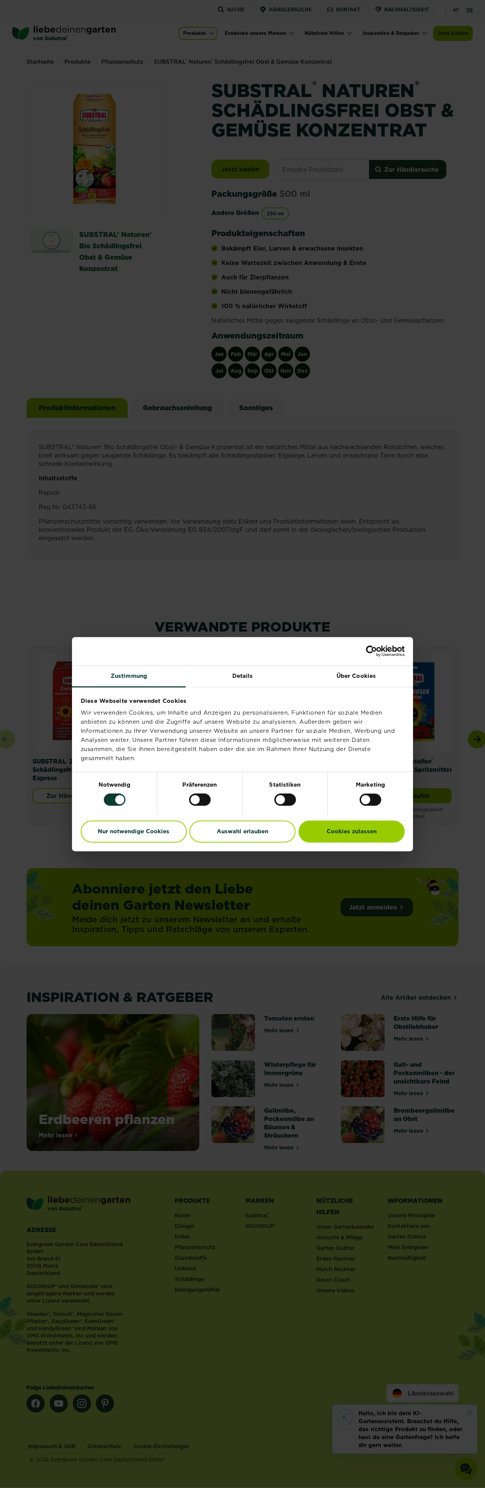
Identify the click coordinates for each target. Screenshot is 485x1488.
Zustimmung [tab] (129, 676)
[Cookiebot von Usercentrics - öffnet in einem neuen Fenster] (371, 651)
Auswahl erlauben (242, 831)
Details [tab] (242, 676)
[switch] (200, 799)
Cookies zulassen (352, 831)
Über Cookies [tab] (356, 676)
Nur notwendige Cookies (133, 831)
